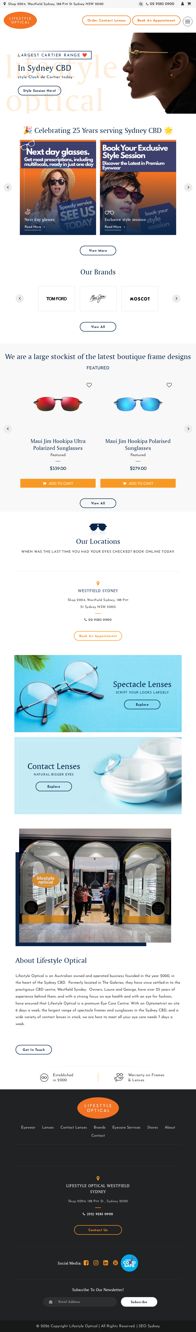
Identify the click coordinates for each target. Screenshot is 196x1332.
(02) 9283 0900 (100, 1214)
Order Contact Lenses (106, 20)
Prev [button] (8, 187)
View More (98, 251)
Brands (100, 1128)
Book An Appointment (98, 636)
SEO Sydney (149, 1326)
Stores (152, 1128)
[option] (98, 73)
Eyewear (28, 1128)
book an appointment (156, 20)
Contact (98, 1136)
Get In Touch (34, 1050)
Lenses (48, 1128)
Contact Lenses (73, 1128)
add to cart (61, 483)
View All (98, 327)
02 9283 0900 (162, 4)
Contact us (98, 1230)
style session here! (39, 91)
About (170, 1128)
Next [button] (188, 187)
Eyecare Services (126, 1128)
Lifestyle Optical (83, 1326)
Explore (142, 705)
